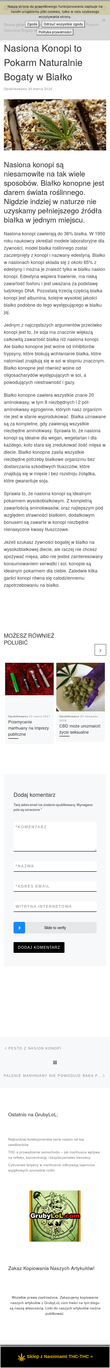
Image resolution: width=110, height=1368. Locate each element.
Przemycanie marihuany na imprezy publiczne (28, 728)
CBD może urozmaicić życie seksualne (80, 729)
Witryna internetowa (44, 906)
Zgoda (32, 24)
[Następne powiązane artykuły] (100, 650)
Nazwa (25, 866)
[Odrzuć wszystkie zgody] (103, 20)
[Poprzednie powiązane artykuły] (88, 650)
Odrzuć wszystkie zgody (63, 24)
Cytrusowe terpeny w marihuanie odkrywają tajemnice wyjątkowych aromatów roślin (51, 1167)
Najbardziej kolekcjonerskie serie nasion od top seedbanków (46, 1142)
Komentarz (31, 827)
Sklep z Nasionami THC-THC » (60, 1356)
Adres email (33, 886)
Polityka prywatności (55, 32)
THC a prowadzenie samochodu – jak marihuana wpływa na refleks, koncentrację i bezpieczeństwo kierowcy (54, 1155)
